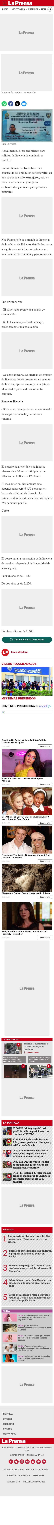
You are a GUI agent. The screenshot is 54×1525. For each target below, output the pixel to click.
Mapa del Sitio (13, 1482)
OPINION (7, 1429)
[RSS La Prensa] (44, 1461)
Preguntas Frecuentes (34, 1482)
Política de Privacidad (37, 1469)
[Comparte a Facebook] (10, 103)
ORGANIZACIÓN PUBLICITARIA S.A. (27, 1454)
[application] (27, 681)
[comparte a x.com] (17, 103)
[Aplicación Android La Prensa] (38, 1461)
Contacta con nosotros (18, 1476)
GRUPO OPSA (9, 1434)
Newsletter (38, 1476)
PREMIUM (8, 1424)
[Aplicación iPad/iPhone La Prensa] (33, 1461)
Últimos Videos (33, 1052)
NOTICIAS (8, 1413)
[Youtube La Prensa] (27, 1461)
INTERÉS (7, 1418)
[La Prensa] (14, 1440)
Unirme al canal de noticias (29, 639)
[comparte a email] (24, 103)
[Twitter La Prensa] (16, 1461)
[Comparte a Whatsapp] (4, 103)
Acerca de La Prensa (13, 1469)
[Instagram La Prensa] (22, 1461)
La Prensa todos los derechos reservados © (27, 1449)
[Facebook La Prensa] (10, 1461)
